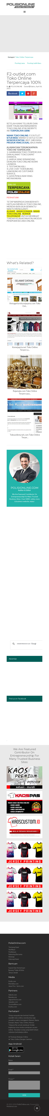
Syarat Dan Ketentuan (16, 968)
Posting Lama (20, 63)
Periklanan (12, 952)
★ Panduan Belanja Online (18, 1037)
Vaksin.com (12, 995)
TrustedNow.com (14, 1004)
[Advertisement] (24, 34)
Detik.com (12, 981)
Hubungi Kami (13, 959)
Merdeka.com (13, 984)
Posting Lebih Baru (34, 63)
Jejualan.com (13, 1002)
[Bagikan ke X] (22, 93)
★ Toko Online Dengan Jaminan (20, 1039)
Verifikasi (11, 950)
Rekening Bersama (15, 954)
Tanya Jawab (13, 973)
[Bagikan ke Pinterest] (28, 93)
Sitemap (11, 957)
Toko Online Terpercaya (24, 57)
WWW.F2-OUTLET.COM (30, 137)
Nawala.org (12, 997)
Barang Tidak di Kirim (16, 970)
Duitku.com (12, 1007)
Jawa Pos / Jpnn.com (16, 986)
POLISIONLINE (16, 86)
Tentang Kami (13, 947)
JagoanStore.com (14, 999)
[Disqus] (24, 544)
